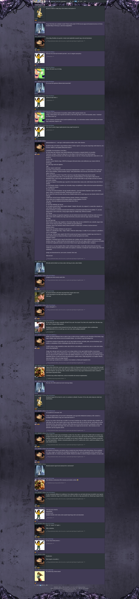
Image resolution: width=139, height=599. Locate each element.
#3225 (36, 305)
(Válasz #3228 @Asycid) (50, 410)
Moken (36, 34)
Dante (36, 79)
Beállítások (49, 1)
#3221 (36, 140)
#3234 (36, 464)
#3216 (36, 67)
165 (85, 1)
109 (78, 1)
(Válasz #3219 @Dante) (50, 125)
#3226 (36, 320)
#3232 (36, 433)
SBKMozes (37, 332)
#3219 (36, 111)
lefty (36, 581)
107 (73, 1)
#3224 (36, 291)
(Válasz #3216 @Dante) (50, 81)
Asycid (36, 377)
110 (81, 1)
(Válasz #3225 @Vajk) (50, 320)
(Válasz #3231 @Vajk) (50, 478)
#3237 (36, 507)
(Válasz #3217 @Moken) (50, 111)
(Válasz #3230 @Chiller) (50, 433)
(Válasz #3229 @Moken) (50, 395)
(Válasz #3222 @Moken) (50, 275)
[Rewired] (39, 1)
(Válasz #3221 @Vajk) (50, 291)
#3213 (36, 22)
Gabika (36, 63)
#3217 (36, 81)
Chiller (36, 18)
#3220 (36, 125)
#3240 (36, 554)
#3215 (36, 51)
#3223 (36, 275)
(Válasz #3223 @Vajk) (50, 381)
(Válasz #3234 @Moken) (50, 492)
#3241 (36, 569)
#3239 (36, 538)
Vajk (36, 48)
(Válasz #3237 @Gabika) (49, 523)
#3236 (36, 492)
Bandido (37, 302)
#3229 (36, 381)
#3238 (36, 523)
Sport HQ (58, 1)
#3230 (36, 395)
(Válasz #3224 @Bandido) (50, 305)
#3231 (36, 410)
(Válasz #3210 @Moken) (49, 6)
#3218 (36, 95)
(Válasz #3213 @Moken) (50, 51)
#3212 (36, 6)
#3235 (36, 478)
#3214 (36, 36)
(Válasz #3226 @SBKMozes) (51, 334)
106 (70, 1)
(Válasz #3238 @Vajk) (49, 538)
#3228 (36, 365)
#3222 (36, 261)
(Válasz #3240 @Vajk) (49, 569)
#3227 (36, 334)
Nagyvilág (53, 1)
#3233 (36, 448)
